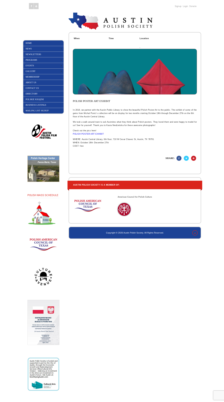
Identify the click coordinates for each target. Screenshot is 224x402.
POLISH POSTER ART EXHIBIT (88, 134)
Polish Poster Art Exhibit (91, 101)
